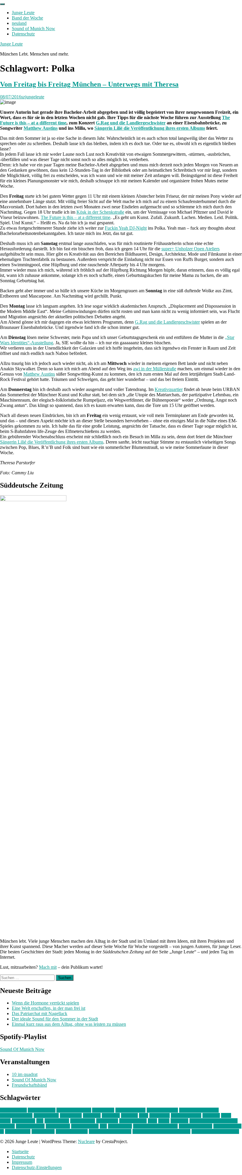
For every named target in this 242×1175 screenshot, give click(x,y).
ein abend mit (46, 1115)
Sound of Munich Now (33, 28)
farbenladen (71, 1115)
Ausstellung (103, 1110)
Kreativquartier (169, 389)
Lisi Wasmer (23, 1120)
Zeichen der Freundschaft (215, 1131)
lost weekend (57, 1120)
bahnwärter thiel (130, 1110)
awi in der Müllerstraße (154, 368)
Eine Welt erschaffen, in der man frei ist (48, 1008)
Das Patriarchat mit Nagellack (39, 1013)
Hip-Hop (129, 1115)
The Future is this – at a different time (75, 217)
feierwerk (92, 1115)
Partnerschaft (58, 1126)
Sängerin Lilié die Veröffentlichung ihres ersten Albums (149, 128)
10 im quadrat (24, 1074)
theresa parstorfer (72, 1131)
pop (103, 1126)
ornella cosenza (30, 1126)
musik (163, 1120)
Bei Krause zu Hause (199, 1110)
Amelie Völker (41, 1110)
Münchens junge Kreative (213, 1120)
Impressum (22, 1162)
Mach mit (48, 967)
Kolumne (211, 1115)
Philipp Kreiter (85, 1126)
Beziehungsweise (16, 1115)
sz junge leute (17, 1131)
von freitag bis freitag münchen (161, 1131)
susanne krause (227, 1126)
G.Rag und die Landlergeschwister (131, 122)
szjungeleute (32, 96)
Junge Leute (23, 12)
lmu (39, 1120)
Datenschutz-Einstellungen (37, 1167)
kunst (226, 1115)
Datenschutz (23, 33)
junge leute (159, 1115)
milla (152, 1120)
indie (143, 1115)
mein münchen (133, 1120)
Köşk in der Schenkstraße (100, 212)
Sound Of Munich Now (22, 1049)
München (179, 1120)
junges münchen (186, 1115)
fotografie (111, 1115)
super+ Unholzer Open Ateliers (190, 248)
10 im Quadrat (13, 1110)
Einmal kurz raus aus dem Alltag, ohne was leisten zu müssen (69, 1024)
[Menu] (2, 4)
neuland (19, 23)
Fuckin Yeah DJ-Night (126, 228)
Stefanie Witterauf (195, 1126)
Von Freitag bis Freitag (110, 1131)
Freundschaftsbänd (29, 1085)
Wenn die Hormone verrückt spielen (45, 1002)
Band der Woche (27, 17)
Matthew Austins (41, 128)
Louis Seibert (82, 1120)
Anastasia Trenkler (73, 1110)
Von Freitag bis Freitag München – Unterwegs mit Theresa (89, 84)
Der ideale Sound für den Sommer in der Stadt (55, 1018)
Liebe (5, 1120)
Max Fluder (107, 1120)
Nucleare (86, 1141)
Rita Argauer (120, 1126)
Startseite (20, 1151)
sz (2, 1131)
